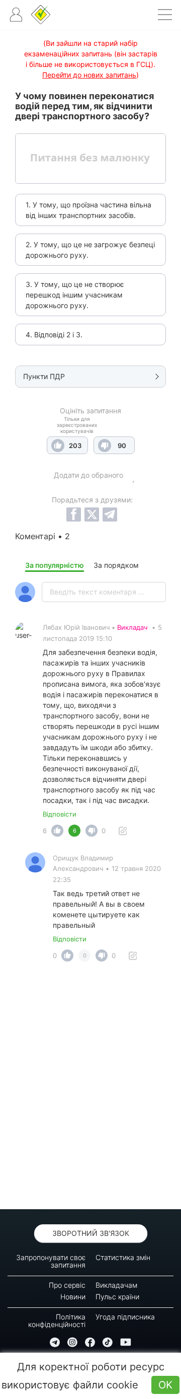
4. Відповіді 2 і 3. (54, 334)
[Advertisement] (90, 1088)
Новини (72, 1296)
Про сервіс (67, 1285)
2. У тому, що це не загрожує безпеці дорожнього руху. (90, 249)
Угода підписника (125, 1316)
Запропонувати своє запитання (50, 1261)
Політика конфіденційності (56, 1320)
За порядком (116, 565)
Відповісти (59, 814)
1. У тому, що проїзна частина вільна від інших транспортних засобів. (88, 209)
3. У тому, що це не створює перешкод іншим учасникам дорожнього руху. (75, 295)
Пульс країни (117, 1296)
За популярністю (54, 565)
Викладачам (116, 1285)
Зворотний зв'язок (90, 1233)
